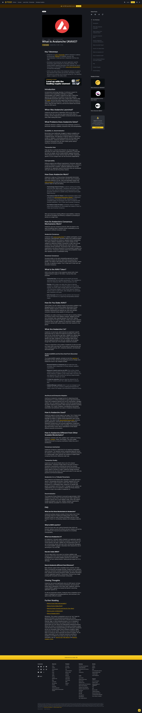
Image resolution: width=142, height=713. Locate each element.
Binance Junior (68, 672)
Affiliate (93, 666)
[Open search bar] (124, 2)
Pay (66, 669)
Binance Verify (94, 689)
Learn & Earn (81, 677)
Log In (128, 2)
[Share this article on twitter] (91, 14)
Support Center (95, 682)
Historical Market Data (96, 672)
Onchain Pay (81, 672)
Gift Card (67, 675)
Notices (53, 684)
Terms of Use (46, 707)
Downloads (54, 686)
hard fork (74, 358)
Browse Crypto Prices (83, 679)
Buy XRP (80, 693)
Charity (66, 684)
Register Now (97, 127)
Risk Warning (54, 683)
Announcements (55, 669)
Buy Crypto (67, 667)
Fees (93, 686)
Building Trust (54, 678)
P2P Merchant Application (83, 666)
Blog (53, 680)
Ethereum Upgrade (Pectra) (84, 688)
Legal (53, 673)
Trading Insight (95, 673)
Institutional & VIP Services (84, 669)
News (53, 670)
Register (132, 2)
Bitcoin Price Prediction (83, 685)
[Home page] (8, 2)
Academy (67, 673)
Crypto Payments (68, 670)
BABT (66, 681)
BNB (93, 669)
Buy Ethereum (81, 696)
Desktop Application (55, 687)
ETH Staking (67, 680)
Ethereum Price (81, 682)
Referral (93, 667)
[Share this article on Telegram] (99, 14)
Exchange (67, 666)
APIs (93, 688)
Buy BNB (80, 691)
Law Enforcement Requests (97, 694)
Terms (53, 675)
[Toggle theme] (139, 2)
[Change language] (137, 2)
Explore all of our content (70, 657)
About (53, 666)
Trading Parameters (95, 691)
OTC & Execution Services (97, 670)
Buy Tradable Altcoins (83, 698)
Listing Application (82, 667)
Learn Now (79, 6)
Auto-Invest (67, 678)
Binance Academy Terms (58, 707)
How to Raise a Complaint (97, 696)
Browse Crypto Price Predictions (85, 684)
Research (67, 683)
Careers (53, 667)
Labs (80, 670)
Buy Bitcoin (81, 690)
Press (53, 672)
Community (54, 681)
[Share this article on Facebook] (95, 14)
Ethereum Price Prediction (83, 687)
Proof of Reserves (95, 675)
